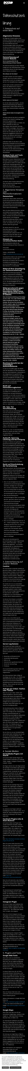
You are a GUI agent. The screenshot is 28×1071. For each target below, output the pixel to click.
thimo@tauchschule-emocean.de (15, 254)
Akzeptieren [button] (5, 1067)
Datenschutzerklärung (15, 1067)
